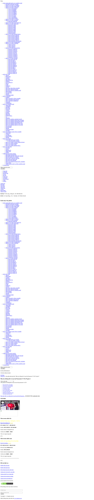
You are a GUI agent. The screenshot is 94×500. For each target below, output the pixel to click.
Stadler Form (8, 151)
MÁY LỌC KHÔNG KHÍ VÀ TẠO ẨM (14, 125)
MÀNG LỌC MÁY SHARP (11, 58)
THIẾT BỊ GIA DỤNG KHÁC (9, 153)
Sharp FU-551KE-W (12, 69)
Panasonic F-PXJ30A (12, 52)
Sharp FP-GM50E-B (12, 66)
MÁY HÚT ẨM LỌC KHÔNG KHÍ (13, 90)
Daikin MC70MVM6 (12, 21)
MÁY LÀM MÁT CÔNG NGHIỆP (13, 98)
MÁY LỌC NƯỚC (7, 138)
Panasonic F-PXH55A (12, 51)
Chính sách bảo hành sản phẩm (7, 476)
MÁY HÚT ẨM (6, 74)
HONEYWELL (9, 115)
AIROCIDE (8, 105)
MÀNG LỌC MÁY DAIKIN (12, 20)
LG (6, 116)
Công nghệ (5, 176)
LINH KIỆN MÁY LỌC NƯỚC (12, 139)
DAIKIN (7, 112)
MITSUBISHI (9, 91)
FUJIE (7, 84)
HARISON (8, 85)
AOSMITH (8, 106)
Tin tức (4, 174)
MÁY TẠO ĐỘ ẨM (7, 146)
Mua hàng (3, 396)
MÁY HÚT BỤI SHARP (11, 160)
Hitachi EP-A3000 (12, 25)
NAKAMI (8, 102)
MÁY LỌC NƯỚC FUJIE (11, 144)
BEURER (8, 107)
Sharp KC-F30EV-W (12, 73)
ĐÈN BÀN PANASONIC (11, 154)
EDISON (7, 81)
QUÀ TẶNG (8, 162)
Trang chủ (5, 171)
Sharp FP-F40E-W (12, 61)
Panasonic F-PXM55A (12, 56)
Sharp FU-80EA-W (12, 71)
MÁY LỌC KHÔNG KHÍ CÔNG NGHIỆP (15, 120)
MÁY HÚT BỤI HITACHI (11, 159)
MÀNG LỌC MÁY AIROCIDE (12, 6)
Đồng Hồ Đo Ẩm (9, 80)
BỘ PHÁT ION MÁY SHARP (12, 4)
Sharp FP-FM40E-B (12, 62)
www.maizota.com (18, 498)
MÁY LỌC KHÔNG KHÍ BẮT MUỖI (14, 119)
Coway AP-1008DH (12, 13)
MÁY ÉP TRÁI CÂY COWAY (12, 157)
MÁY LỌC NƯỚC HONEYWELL (13, 145)
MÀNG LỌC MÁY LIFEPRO (12, 43)
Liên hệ (4, 181)
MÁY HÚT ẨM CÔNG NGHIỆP (13, 88)
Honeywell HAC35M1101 (13, 37)
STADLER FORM (9, 95)
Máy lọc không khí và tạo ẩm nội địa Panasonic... (15, 396)
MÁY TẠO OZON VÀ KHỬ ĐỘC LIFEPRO (15, 161)
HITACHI (8, 114)
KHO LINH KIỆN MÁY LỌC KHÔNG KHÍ (12, 3)
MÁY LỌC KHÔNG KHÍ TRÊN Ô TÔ (14, 122)
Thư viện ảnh (6, 179)
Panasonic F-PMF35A (12, 49)
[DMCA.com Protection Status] (7, 484)
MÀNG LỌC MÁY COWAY (12, 7)
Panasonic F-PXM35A (12, 54)
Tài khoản (5, 177)
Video (4, 180)
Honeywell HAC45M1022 (13, 38)
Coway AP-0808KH (12, 11)
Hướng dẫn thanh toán (5, 467)
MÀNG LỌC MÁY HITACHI (12, 23)
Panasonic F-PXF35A (12, 50)
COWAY (7, 77)
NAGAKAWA (9, 92)
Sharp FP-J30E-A (11, 67)
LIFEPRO (8, 118)
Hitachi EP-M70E (11, 33)
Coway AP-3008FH (12, 17)
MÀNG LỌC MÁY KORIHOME (13, 42)
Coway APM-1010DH (12, 18)
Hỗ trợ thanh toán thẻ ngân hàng (7, 469)
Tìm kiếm (3, 168)
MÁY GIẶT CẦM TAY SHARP (12, 158)
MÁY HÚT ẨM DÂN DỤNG (12, 89)
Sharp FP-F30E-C (12, 60)
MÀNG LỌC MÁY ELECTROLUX (13, 22)
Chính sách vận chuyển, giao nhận (7, 472)
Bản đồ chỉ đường (6, 443)
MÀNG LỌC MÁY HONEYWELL (13, 34)
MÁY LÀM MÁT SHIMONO (12, 100)
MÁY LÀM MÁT (7, 96)
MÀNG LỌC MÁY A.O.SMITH (12, 5)
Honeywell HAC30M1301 (13, 36)
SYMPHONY (9, 103)
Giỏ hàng (2, 375)
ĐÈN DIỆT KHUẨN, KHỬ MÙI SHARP (14, 156)
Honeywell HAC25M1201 (13, 35)
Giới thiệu (5, 172)
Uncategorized (6, 165)
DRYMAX (8, 79)
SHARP (7, 93)
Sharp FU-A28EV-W (12, 72)
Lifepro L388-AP (11, 46)
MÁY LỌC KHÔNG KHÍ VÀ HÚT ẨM (14, 123)
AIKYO (7, 75)
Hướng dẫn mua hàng (5, 465)
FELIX (7, 83)
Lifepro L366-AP (11, 45)
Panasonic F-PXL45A (12, 53)
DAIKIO (7, 97)
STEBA (7, 152)
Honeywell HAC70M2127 (13, 40)
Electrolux (8, 113)
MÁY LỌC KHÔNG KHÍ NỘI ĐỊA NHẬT (15, 121)
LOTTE (7, 87)
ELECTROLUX (9, 82)
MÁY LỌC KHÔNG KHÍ (8, 104)
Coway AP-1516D (12, 15)
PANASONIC (9, 127)
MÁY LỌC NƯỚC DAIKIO (12, 143)
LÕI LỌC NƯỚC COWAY (14, 141)
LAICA (7, 149)
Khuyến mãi (5, 173)
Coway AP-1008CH (12, 12)
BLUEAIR (8, 108)
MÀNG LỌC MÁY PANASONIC (13, 48)
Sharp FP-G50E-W (12, 64)
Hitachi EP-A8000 (12, 29)
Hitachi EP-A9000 (12, 30)
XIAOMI (7, 130)
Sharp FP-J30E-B (11, 68)
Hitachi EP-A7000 (12, 28)
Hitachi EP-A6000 (12, 27)
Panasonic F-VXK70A (13, 57)
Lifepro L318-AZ (11, 44)
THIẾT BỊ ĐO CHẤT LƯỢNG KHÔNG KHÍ (15, 164)
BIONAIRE (8, 76)
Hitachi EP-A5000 (12, 26)
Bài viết (4, 175)
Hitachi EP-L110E (12, 31)
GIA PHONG (8, 135)
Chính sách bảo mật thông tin (6, 478)
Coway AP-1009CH (12, 14)
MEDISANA (8, 150)
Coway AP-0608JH (12, 10)
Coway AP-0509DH (12, 9)
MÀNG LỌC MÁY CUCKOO (12, 19)
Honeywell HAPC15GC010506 (14, 41)
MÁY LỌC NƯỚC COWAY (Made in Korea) (15, 142)
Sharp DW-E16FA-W (12, 59)
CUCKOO (8, 111)
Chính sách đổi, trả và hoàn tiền (7, 474)
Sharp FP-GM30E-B (12, 65)
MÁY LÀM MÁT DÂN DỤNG (12, 99)
